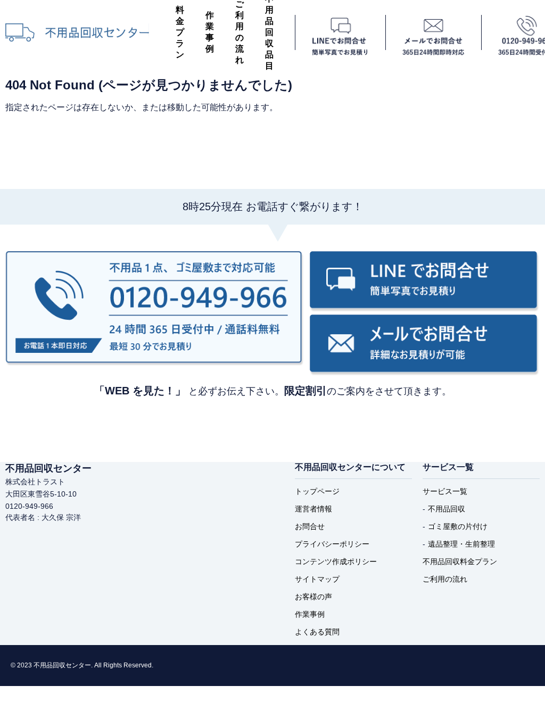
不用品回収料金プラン (460, 561)
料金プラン (180, 32)
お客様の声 (313, 596)
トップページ (317, 491)
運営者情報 (313, 509)
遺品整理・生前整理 (461, 544)
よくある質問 (317, 631)
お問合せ (310, 526)
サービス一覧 (445, 491)
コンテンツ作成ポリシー (336, 561)
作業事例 (209, 32)
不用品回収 (446, 509)
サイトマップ (317, 579)
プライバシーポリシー (332, 544)
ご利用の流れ (445, 579)
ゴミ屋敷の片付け (458, 526)
